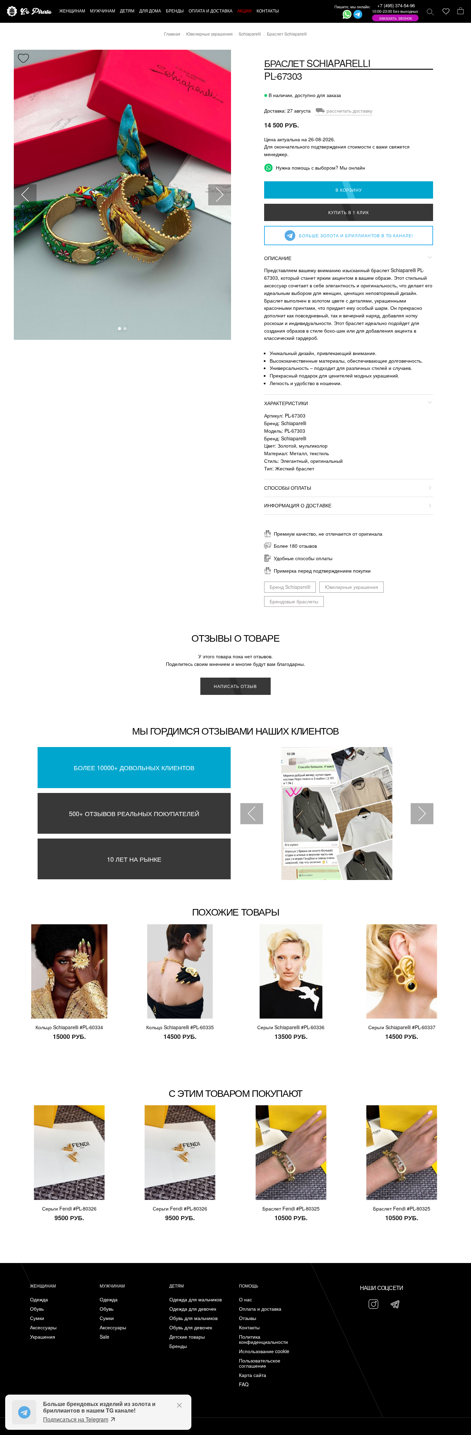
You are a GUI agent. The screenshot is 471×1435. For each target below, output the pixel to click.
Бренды (178, 1346)
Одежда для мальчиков (195, 1299)
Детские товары (187, 1336)
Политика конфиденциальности (263, 1339)
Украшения (42, 1336)
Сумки (37, 1318)
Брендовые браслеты (294, 601)
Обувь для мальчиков (193, 1318)
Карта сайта (252, 1375)
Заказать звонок (395, 18)
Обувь (37, 1308)
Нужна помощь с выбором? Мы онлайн (319, 167)
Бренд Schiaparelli (290, 586)
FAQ (244, 1384)
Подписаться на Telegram (75, 1419)
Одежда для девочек (192, 1308)
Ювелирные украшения (351, 586)
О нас (245, 1299)
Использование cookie (264, 1351)
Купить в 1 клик (348, 212)
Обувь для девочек (190, 1327)
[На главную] (29, 11)
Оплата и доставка (260, 1308)
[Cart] (460, 11)
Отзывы (247, 1318)
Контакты (249, 1327)
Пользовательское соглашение (259, 1363)
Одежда (39, 1299)
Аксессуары (43, 1327)
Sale (104, 1336)
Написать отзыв (235, 686)
